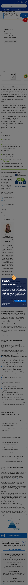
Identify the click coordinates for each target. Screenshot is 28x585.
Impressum (24, 304)
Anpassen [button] (7, 301)
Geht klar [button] (20, 301)
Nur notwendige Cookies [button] (22, 280)
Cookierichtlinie (4, 304)
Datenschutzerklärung (6, 303)
